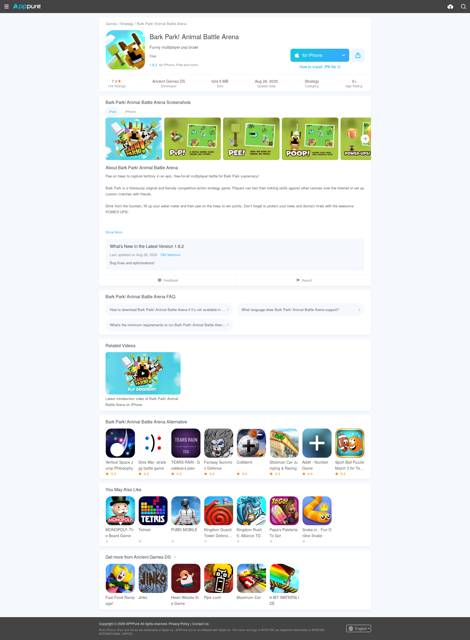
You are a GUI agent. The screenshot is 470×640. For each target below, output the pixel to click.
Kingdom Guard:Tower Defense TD (218, 533)
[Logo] (27, 6)
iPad (112, 111)
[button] (6, 6)
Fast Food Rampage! (120, 600)
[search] (463, 6)
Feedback (170, 280)
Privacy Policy (179, 623)
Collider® (244, 462)
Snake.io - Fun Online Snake (317, 532)
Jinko (142, 597)
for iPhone (312, 55)
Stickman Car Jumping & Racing (284, 465)
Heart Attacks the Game (185, 600)
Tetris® (144, 529)
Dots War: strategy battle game (152, 465)
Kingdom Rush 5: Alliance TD (249, 532)
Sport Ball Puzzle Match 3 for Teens (349, 465)
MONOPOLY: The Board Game (120, 532)
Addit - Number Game (315, 465)
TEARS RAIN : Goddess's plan (185, 465)
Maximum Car (249, 597)
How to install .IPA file (317, 66)
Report (307, 280)
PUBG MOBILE (184, 529)
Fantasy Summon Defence (218, 465)
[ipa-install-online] (450, 6)
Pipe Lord (212, 597)
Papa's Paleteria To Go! (284, 532)
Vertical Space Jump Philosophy (119, 465)
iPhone (130, 111)
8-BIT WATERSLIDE (284, 600)
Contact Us (200, 623)
